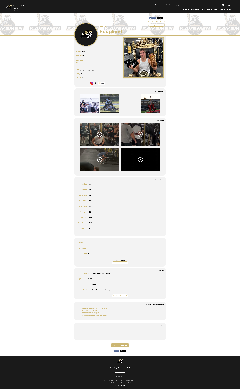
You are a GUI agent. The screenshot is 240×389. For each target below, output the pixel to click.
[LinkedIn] (121, 385)
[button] (222, 9)
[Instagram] (17, 10)
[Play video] (99, 134)
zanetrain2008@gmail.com (99, 273)
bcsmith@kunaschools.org (99, 290)
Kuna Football (18, 6)
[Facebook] (119, 385)
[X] (14, 10)
